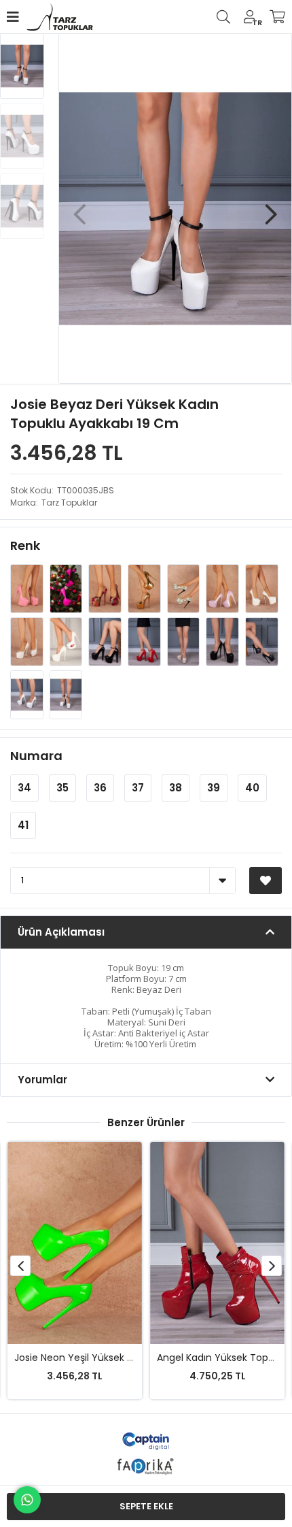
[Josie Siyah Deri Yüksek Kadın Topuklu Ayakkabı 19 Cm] (261, 641)
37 (138, 788)
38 (175, 788)
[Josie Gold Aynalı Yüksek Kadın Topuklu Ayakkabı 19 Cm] (145, 588)
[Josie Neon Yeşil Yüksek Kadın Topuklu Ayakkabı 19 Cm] (74, 1243)
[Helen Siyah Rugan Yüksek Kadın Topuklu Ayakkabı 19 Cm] (223, 641)
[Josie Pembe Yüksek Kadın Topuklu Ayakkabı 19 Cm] (28, 588)
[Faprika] (146, 1464)
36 (100, 788)
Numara (36, 755)
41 (23, 825)
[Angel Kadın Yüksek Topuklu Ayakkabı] (217, 1243)
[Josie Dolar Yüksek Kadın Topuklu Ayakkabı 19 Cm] (184, 588)
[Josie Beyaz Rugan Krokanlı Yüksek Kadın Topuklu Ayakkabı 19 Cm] (28, 641)
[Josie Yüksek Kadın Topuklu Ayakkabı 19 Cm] (67, 641)
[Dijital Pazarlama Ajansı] (146, 1440)
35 (62, 788)
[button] (271, 207)
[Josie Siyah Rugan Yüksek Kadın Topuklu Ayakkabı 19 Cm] (106, 641)
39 (213, 788)
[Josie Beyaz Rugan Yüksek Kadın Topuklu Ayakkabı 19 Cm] (261, 588)
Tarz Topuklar (69, 502)
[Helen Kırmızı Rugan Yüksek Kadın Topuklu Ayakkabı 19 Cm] (145, 641)
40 (252, 788)
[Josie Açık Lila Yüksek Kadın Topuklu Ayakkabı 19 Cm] (223, 588)
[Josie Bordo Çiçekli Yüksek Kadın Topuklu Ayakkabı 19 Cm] (106, 588)
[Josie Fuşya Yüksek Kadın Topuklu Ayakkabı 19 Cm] (67, 588)
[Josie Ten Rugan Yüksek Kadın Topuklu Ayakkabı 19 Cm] (184, 641)
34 (24, 788)
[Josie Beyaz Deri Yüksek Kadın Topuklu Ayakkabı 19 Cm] (66, 694)
